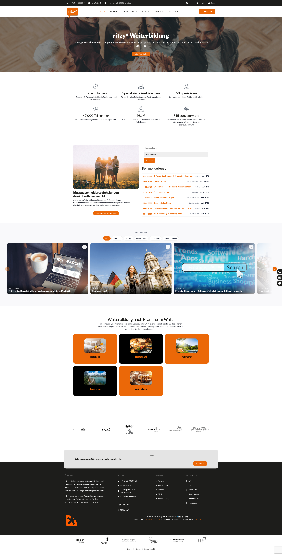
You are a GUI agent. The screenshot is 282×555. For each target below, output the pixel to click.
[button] (187, 3)
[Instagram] (128, 504)
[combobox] (176, 148)
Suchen (149, 160)
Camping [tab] (117, 238)
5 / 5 (197, 519)
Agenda (113, 11)
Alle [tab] (107, 238)
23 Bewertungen (153, 519)
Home (102, 11)
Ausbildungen (128, 11)
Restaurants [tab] (141, 238)
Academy (159, 11)
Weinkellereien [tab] (171, 238)
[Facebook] (120, 504)
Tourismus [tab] (155, 238)
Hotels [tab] (128, 238)
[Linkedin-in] (124, 504)
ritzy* (144, 11)
